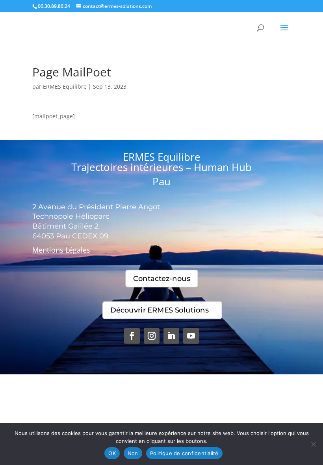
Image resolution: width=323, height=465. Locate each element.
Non (133, 453)
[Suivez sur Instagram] (152, 336)
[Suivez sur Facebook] (132, 336)
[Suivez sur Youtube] (191, 336)
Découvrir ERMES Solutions (159, 310)
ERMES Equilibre (65, 86)
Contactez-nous (161, 278)
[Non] (313, 444)
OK (112, 453)
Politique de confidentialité (184, 453)
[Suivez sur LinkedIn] (171, 336)
